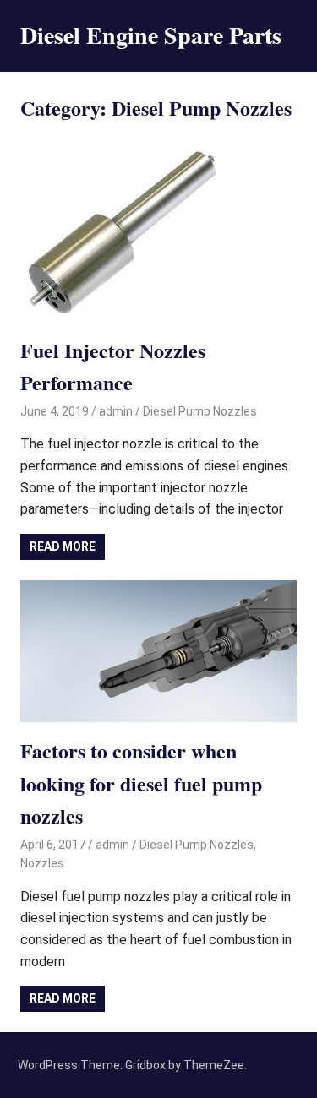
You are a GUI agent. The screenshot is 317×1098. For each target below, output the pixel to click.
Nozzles (42, 863)
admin (116, 411)
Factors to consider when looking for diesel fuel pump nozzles (141, 783)
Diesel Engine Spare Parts (150, 35)
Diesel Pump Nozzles (200, 411)
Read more (63, 546)
